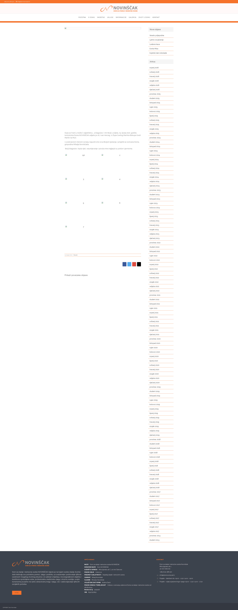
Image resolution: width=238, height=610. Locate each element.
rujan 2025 (153, 107)
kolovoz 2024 (154, 155)
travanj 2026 (154, 76)
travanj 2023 (154, 225)
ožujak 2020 (154, 374)
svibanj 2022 (154, 273)
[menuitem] (83, 17)
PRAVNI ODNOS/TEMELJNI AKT (95, 585)
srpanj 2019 (154, 409)
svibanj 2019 (154, 418)
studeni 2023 (154, 195)
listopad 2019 (154, 396)
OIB (85, 592)
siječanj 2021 (154, 334)
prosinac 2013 (154, 536)
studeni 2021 (154, 299)
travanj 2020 (154, 369)
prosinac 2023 (154, 190)
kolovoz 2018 (154, 457)
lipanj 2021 (153, 317)
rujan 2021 (153, 308)
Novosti (75, 255)
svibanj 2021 (154, 321)
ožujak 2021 (153, 330)
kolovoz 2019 (154, 404)
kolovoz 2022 (154, 260)
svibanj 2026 (154, 72)
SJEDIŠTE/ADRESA (90, 569)
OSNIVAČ (87, 577)
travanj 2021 (154, 326)
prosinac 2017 (154, 492)
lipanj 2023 (153, 216)
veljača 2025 (154, 133)
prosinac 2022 (154, 243)
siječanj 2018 (154, 488)
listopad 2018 (154, 448)
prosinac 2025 (154, 94)
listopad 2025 (154, 103)
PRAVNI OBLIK (89, 572)
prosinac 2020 (155, 339)
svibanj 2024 (154, 168)
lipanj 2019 (153, 413)
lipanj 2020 (153, 361)
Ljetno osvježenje (156, 40)
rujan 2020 (153, 348)
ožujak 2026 (154, 81)
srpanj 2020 (154, 356)
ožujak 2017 (154, 527)
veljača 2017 (154, 531)
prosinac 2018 (154, 439)
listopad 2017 (154, 501)
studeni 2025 (154, 98)
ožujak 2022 (154, 282)
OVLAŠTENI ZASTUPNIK (92, 582)
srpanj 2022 (153, 264)
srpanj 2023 (154, 212)
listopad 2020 (154, 343)
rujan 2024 (153, 151)
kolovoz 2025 (154, 111)
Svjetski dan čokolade (158, 53)
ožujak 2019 (154, 426)
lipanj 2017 (153, 514)
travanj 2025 (154, 124)
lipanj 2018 (153, 466)
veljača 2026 (154, 85)
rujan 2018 (153, 453)
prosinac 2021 (154, 295)
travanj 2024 (154, 173)
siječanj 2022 (154, 291)
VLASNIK (87, 580)
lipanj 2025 (153, 116)
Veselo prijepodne (156, 35)
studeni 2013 (154, 540)
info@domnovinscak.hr (23, 1)
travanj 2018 (154, 474)
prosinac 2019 (154, 387)
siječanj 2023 (154, 238)
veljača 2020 (154, 378)
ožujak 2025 (154, 129)
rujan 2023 (153, 203)
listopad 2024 (154, 146)
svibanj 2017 (154, 518)
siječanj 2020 (154, 383)
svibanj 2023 (154, 221)
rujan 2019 (153, 400)
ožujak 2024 (154, 177)
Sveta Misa (153, 49)
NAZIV (86, 564)
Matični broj (88, 589)
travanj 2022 (154, 278)
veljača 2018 (154, 483)
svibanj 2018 (154, 470)
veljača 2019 (154, 431)
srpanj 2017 (153, 509)
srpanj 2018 (154, 461)
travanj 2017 (154, 523)
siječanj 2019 (154, 435)
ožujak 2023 (154, 230)
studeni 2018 (154, 444)
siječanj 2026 (154, 90)
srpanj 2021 (153, 313)
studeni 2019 (154, 391)
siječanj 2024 (154, 186)
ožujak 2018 (154, 479)
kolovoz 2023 (154, 208)
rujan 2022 (153, 256)
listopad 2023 (154, 199)
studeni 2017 (154, 496)
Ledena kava (154, 44)
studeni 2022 (154, 247)
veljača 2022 (154, 286)
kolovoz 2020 (154, 352)
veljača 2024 (154, 181)
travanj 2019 (154, 422)
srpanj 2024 (154, 159)
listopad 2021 (154, 304)
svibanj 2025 (154, 120)
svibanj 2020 (154, 365)
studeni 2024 (154, 142)
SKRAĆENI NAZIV (90, 567)
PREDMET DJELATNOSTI (92, 575)
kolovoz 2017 (154, 505)
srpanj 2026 (154, 68)
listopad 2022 (154, 251)
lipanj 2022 (153, 269)
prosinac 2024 (155, 138)
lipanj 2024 (153, 164)
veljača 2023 (154, 234)
